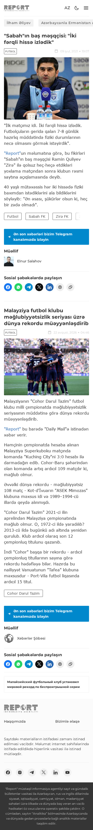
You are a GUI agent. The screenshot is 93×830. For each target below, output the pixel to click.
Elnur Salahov (29, 261)
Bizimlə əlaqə (67, 721)
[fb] (8, 287)
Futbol (10, 51)
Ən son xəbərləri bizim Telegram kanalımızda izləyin (42, 237)
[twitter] (39, 287)
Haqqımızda (15, 721)
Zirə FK (62, 216)
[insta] (20, 772)
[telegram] (29, 287)
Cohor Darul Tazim (23, 593)
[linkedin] (50, 287)
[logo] (16, 8)
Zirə (82, 216)
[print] (60, 287)
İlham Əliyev (19, 23)
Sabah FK (37, 216)
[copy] (70, 287)
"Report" (12, 153)
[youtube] (67, 772)
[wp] (18, 287)
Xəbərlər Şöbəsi (31, 638)
